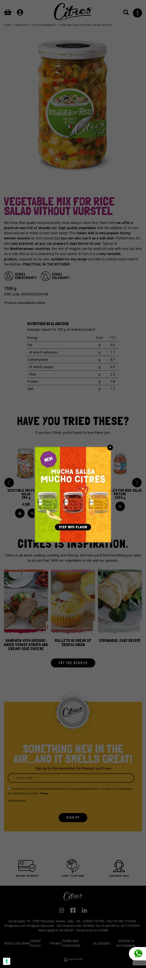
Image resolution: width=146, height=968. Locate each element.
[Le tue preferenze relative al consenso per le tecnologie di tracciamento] (6, 961)
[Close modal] (110, 447)
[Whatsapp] (137, 953)
